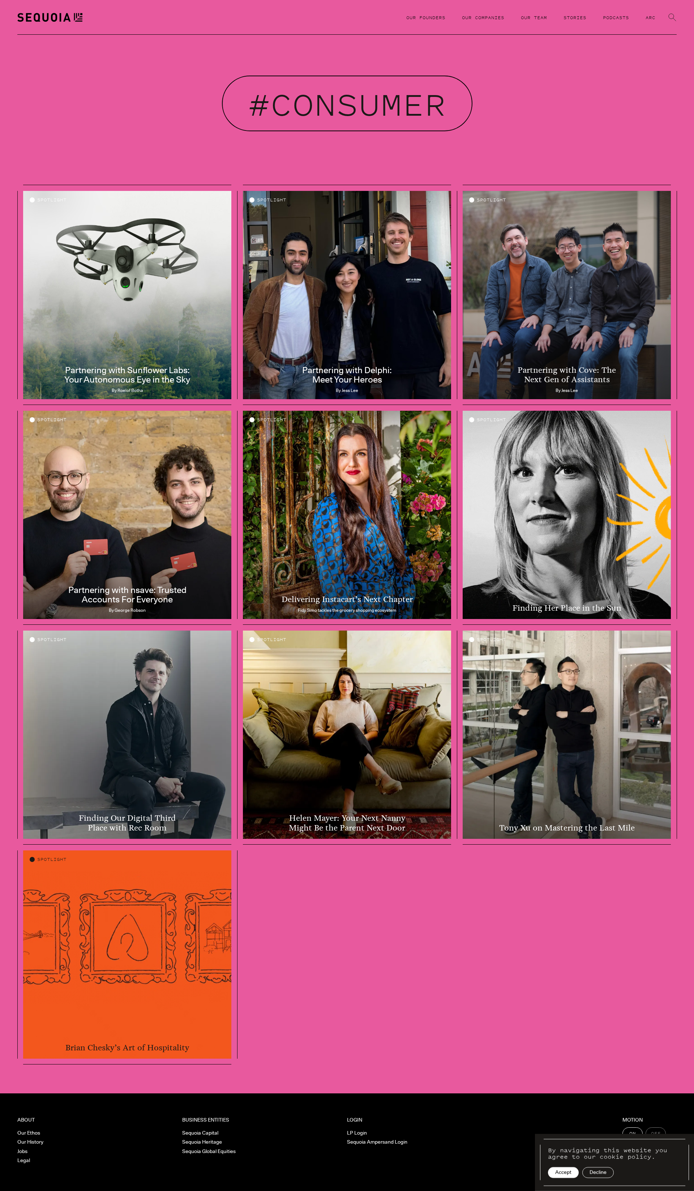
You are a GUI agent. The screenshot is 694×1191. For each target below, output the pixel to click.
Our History (30, 1141)
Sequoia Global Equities (209, 1151)
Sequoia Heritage (202, 1141)
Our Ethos (28, 1132)
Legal (23, 1160)
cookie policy (625, 1157)
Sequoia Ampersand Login (377, 1141)
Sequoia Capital (200, 1132)
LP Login (357, 1132)
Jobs (22, 1151)
